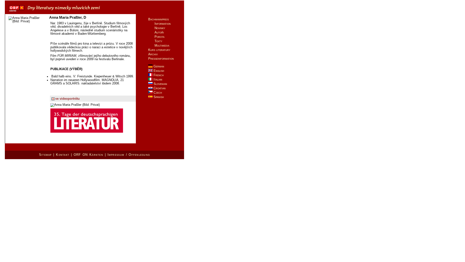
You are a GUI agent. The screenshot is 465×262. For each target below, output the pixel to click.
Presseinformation (161, 58)
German (158, 66)
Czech (157, 92)
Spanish (158, 97)
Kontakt (62, 154)
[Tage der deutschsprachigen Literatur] (69, 12)
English (158, 71)
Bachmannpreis (158, 19)
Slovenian (160, 84)
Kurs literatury (159, 50)
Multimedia (162, 45)
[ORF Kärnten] (16, 12)
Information (163, 23)
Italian (157, 79)
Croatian (159, 88)
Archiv (153, 54)
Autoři (159, 32)
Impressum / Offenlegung (129, 154)
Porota (159, 37)
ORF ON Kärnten (88, 154)
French (158, 75)
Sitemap (45, 154)
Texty (158, 41)
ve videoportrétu (67, 98)
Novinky (160, 28)
